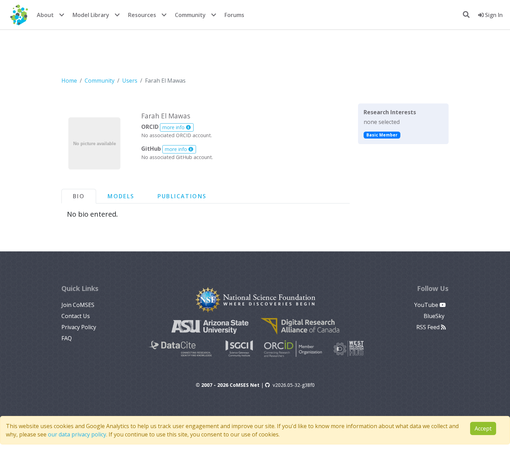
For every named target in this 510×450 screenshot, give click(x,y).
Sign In (493, 15)
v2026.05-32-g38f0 (294, 385)
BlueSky (435, 316)
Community (190, 15)
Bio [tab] (79, 196)
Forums (234, 15)
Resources (142, 15)
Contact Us (75, 316)
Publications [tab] (182, 196)
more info (174, 127)
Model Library (91, 15)
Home (69, 80)
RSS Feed (428, 327)
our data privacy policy (77, 434)
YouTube (427, 305)
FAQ (66, 338)
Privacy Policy (78, 327)
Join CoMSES (77, 305)
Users (129, 80)
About (45, 15)
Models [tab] (121, 196)
